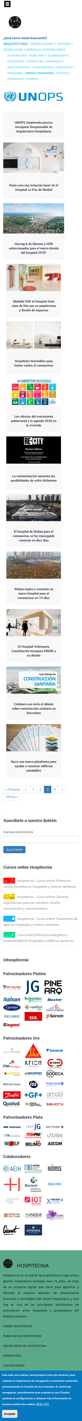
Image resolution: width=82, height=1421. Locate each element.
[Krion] (33, 1063)
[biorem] (33, 1184)
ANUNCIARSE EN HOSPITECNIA (24, 1346)
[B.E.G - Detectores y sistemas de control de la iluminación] (33, 1016)
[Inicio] (15, 22)
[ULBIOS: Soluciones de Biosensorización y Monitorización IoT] (54, 1135)
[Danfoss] (12, 1095)
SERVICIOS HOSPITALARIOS (45, 49)
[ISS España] (33, 1084)
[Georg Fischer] (33, 1095)
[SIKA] (33, 1050)
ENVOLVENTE (15, 61)
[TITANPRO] (33, 1135)
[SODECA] (54, 1073)
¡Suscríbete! (14, 850)
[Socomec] (33, 1073)
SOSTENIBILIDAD (42, 67)
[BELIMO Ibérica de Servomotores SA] (33, 1143)
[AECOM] (54, 1143)
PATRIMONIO (15, 79)
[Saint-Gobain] (54, 1007)
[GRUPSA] (54, 1063)
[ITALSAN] (12, 999)
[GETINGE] (54, 1127)
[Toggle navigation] (7, 4)
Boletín (50, 820)
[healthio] (54, 1184)
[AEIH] (12, 1168)
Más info (42, 1404)
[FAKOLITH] (33, 1104)
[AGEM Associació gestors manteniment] (33, 1168)
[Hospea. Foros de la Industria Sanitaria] (12, 1184)
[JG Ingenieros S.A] (33, 987)
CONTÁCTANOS (14, 1365)
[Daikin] (54, 1050)
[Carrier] (12, 1007)
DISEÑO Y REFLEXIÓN (39, 73)
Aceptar (10, 1414)
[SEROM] (54, 1016)
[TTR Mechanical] (12, 1135)
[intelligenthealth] (12, 1201)
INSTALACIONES (42, 44)
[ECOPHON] (12, 1073)
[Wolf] (12, 1143)
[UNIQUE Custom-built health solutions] (33, 1215)
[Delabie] (12, 1016)
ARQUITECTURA (15, 44)
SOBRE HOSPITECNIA (17, 1326)
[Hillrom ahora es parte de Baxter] (54, 999)
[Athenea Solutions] (33, 1229)
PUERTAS (32, 79)
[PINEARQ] (53, 987)
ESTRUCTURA (35, 61)
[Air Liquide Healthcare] (12, 987)
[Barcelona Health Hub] (12, 1215)
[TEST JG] (33, 1127)
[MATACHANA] (12, 1127)
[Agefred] (33, 1007)
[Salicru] (54, 1104)
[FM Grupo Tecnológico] (12, 1063)
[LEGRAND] (12, 1025)
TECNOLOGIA (13, 49)
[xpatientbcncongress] (54, 1201)
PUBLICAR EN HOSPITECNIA (22, 1336)
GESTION (63, 44)
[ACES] (54, 1215)
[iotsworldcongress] (33, 1201)
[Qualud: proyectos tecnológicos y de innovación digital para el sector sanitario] (12, 1104)
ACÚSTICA (62, 73)
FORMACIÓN (12, 1356)
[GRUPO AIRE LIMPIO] (12, 1050)
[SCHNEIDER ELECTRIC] (33, 999)
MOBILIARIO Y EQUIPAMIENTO (48, 55)
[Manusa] (54, 1084)
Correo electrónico (18, 832)
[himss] (54, 1168)
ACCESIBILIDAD (16, 55)
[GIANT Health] (12, 1229)
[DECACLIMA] (12, 1084)
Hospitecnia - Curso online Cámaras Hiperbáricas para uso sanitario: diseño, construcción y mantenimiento (35, 903)
